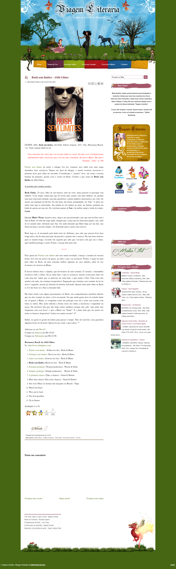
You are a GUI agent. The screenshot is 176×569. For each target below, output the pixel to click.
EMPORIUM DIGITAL (38, 565)
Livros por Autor (70, 64)
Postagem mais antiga (95, 498)
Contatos (124, 64)
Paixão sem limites (33, 166)
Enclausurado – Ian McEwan (131, 305)
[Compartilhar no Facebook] (98, 83)
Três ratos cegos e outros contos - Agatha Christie (41, 516)
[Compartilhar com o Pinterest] (102, 83)
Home (39, 64)
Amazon (38, 332)
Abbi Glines (38, 438)
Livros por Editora (108, 64)
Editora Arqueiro (48, 438)
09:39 (49, 435)
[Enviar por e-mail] (89, 83)
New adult (58, 438)
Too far (78, 438)
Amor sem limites (36, 358)
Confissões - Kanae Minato (131, 273)
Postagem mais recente (33, 498)
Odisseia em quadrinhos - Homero (133, 340)
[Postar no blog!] (92, 83)
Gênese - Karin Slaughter (130, 289)
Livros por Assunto (89, 64)
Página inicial (64, 498)
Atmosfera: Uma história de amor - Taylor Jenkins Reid (42, 528)
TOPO (172, 565)
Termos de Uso (52, 64)
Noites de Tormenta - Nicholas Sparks (37, 519)
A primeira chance (37, 375)
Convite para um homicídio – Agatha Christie (39, 525)
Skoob (42, 329)
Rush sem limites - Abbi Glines (50, 77)
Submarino (39, 335)
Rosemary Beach (69, 438)
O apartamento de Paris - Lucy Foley (36, 522)
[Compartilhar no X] (95, 83)
